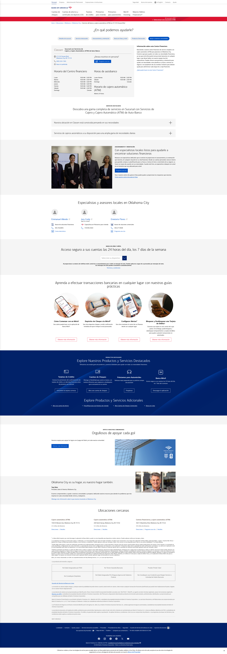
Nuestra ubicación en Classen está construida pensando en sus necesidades (113, 123)
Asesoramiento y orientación (101, 38)
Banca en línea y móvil (120, 38)
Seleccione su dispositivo (111, 258)
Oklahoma (68, 23)
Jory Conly (85, 219)
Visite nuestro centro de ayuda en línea (126, 177)
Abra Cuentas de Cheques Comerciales (126, 406)
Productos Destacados (138, 38)
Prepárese (129, 390)
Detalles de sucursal (65, 38)
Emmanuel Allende (59, 219)
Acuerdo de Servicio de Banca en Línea (63, 583)
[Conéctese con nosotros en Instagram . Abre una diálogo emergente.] (105, 639)
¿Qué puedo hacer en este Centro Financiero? (150, 70)
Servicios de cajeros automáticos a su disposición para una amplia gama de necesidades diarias (113, 133)
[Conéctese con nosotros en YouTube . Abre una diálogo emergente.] (128, 639)
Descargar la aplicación (161, 390)
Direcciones (55, 529)
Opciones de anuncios (160, 627)
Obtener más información (66, 340)
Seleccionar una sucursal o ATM (164, 20)
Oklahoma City (76, 23)
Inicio (53, 23)
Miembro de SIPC (57, 594)
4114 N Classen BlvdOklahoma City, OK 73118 (64, 57)
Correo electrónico (60, 231)
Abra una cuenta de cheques (97, 390)
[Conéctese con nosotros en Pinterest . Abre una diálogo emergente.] (116, 639)
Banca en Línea (150, 406)
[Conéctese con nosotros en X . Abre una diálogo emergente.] (122, 639)
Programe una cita (101, 62)
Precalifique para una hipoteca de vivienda (96, 406)
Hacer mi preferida (61, 64)
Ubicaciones (59, 23)
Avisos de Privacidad (134, 652)
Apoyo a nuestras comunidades (159, 38)
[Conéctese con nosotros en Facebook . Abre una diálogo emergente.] (99, 639)
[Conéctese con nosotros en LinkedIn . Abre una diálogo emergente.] (111, 639)
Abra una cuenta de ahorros (61, 406)
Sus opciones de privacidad (83, 630)
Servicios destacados (82, 38)
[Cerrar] (224, 651)
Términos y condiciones (113, 268)
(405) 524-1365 (61, 61)
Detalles (62, 529)
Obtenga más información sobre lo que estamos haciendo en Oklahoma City (73, 499)
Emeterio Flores (118, 219)
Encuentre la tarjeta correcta (66, 390)
